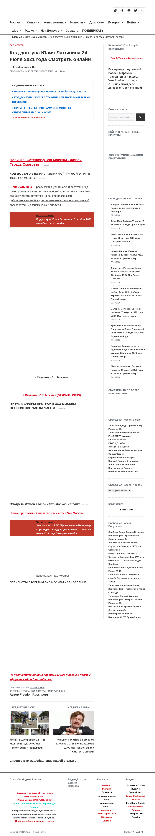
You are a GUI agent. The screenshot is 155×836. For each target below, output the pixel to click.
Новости (76, 22)
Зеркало (72, 30)
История (114, 22)
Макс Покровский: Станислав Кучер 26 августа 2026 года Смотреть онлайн (127, 238)
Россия (15, 22)
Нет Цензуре (50, 30)
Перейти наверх (134, 832)
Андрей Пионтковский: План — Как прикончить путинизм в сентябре (127, 208)
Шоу (15, 30)
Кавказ (32, 22)
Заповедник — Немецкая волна (125, 450)
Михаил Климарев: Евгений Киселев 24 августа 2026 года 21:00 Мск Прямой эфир (127, 370)
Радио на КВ (115, 429)
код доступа (38, 691)
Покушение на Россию (120, 468)
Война (131, 22)
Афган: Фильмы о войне (121, 464)
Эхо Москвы (39, 37)
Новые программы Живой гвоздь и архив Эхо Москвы (47, 513)
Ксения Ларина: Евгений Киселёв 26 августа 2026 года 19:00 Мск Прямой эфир (127, 255)
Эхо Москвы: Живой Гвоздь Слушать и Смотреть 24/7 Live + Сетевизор (125, 546)
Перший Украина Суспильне (123, 461)
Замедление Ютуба (118, 447)
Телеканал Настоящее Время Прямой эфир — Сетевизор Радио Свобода (126, 589)
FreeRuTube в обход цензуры (127, 58)
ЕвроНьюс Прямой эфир (121, 457)
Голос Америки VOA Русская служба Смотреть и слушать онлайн (123, 578)
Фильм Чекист (116, 454)
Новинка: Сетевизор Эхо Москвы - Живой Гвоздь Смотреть (51, 91)
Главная (17, 37)
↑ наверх (45, 165)
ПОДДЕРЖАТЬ (93, 30)
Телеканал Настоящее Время (123, 432)
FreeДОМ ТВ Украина (119, 436)
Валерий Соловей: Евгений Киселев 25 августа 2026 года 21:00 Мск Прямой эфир (127, 312)
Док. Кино (96, 22)
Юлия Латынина (21, 187)
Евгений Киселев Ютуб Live (123, 471)
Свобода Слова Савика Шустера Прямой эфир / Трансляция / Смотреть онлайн (126, 535)
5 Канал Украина (117, 439)
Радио (29, 30)
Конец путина (53, 22)
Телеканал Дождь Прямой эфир (125, 425)
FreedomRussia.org (24, 67)
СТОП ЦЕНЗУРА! (116, 443)
